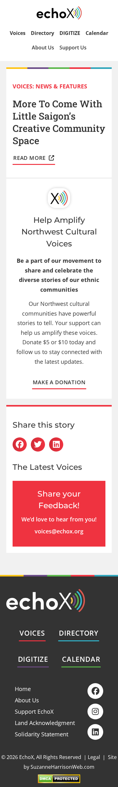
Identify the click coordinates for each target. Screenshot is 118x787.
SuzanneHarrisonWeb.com (62, 766)
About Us (43, 47)
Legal (94, 757)
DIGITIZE (69, 33)
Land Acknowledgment (45, 723)
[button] (20, 444)
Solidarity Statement (41, 734)
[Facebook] (95, 691)
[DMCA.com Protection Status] (59, 781)
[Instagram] (95, 711)
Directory (42, 33)
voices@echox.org (59, 531)
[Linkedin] (95, 732)
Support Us (73, 47)
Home (23, 689)
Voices (17, 33)
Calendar (97, 33)
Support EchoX (34, 711)
